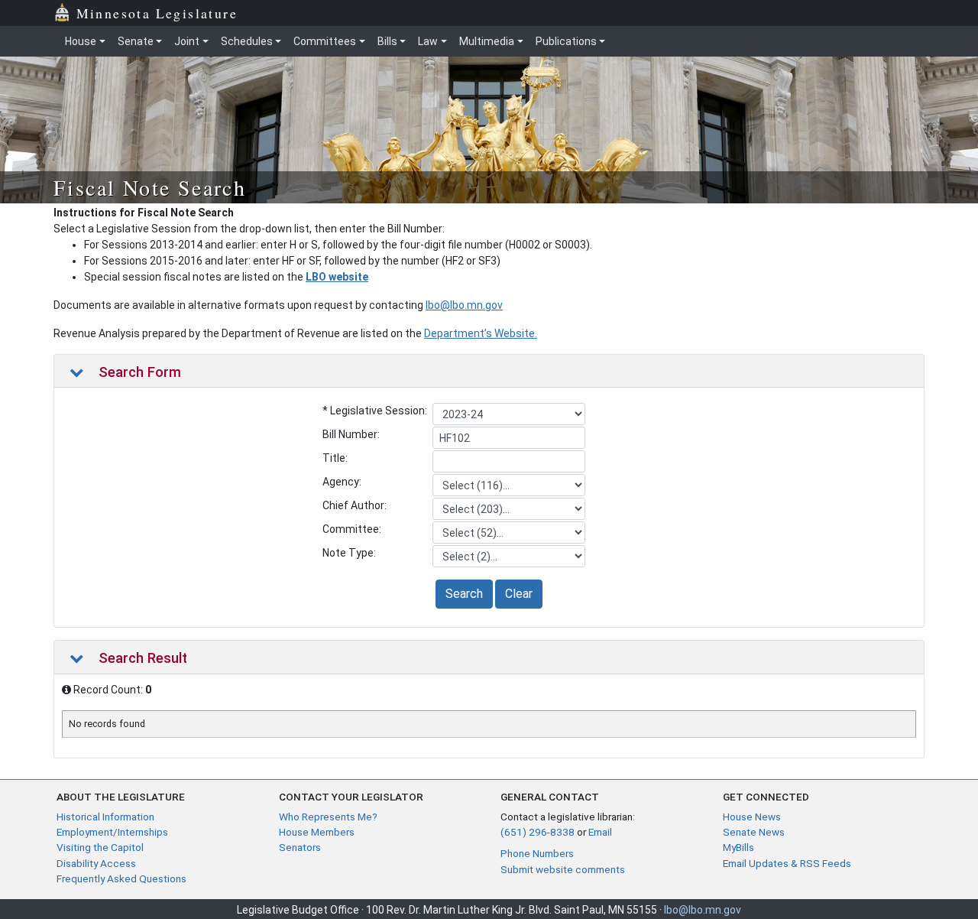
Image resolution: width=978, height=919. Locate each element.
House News (752, 816)
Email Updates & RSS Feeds (787, 863)
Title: (335, 458)
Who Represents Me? (328, 816)
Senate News (754, 832)
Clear (519, 593)
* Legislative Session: (374, 410)
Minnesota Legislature (157, 13)
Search (464, 593)
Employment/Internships (112, 832)
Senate (136, 41)
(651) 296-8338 (537, 832)
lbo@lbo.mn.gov (464, 305)
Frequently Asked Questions (121, 878)
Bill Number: (351, 434)
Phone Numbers (537, 853)
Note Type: (349, 553)
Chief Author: (354, 505)
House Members (317, 832)
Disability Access (96, 863)
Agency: (341, 482)
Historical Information (105, 816)
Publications (566, 41)
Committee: (351, 529)
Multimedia (486, 41)
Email (600, 832)
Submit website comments (562, 869)
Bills (387, 41)
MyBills (738, 847)
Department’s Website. (480, 333)
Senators (300, 847)
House (80, 41)
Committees (324, 41)
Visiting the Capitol (100, 847)
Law (428, 41)
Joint (186, 41)
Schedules (247, 41)
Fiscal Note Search (149, 187)
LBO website (337, 277)
